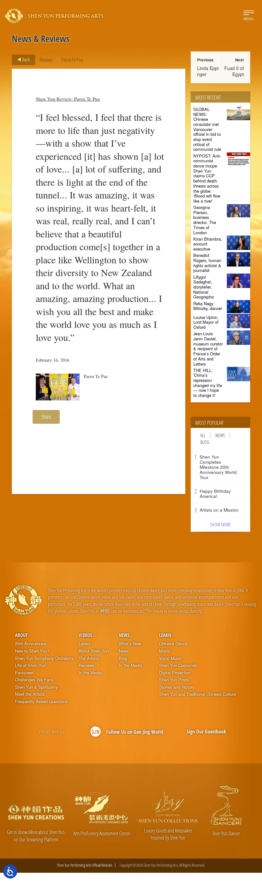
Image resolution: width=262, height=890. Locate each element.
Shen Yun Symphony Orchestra (44, 658)
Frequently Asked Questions (41, 701)
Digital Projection (174, 673)
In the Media (90, 673)
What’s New (130, 643)
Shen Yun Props (174, 680)
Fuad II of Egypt (234, 71)
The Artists (89, 658)
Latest (84, 643)
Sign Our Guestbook (206, 731)
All (202, 435)
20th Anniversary (30, 643)
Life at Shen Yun (30, 665)
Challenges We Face (34, 680)
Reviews (46, 59)
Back (25, 59)
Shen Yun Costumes (178, 665)
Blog (204, 442)
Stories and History (177, 687)
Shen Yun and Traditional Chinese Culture (197, 694)
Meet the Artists (30, 694)
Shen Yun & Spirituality (36, 687)
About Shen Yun (94, 651)
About (21, 635)
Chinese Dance (173, 643)
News (220, 435)
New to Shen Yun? (32, 651)
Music (164, 651)
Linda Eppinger (208, 71)
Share (46, 416)
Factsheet (24, 673)
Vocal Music (170, 658)
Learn (165, 635)
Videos (85, 635)
